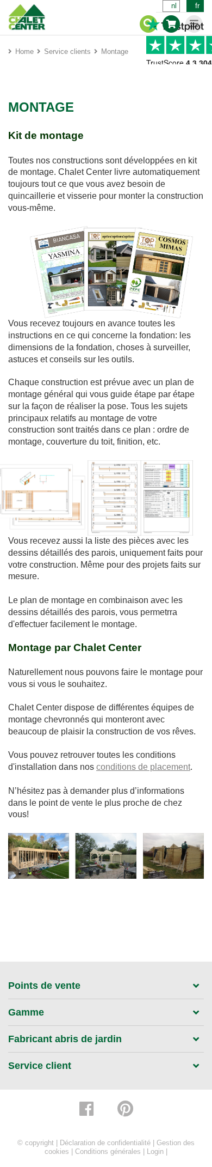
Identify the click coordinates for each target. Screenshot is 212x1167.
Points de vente (44, 985)
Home (24, 51)
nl (174, 6)
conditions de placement (143, 766)
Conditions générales (108, 1151)
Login (155, 1151)
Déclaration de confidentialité (105, 1143)
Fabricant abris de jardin (65, 1039)
